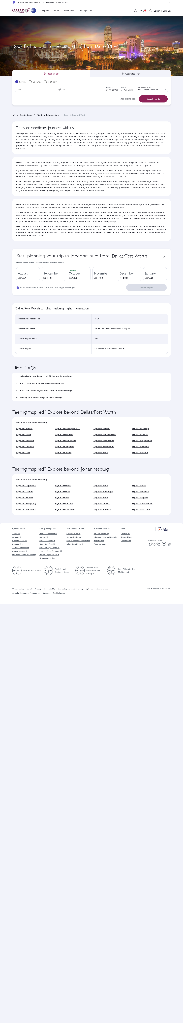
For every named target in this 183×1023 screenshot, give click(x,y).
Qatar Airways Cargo (48, 548)
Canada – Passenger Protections (25, 593)
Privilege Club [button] (85, 10)
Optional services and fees (97, 589)
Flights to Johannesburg (48, 115)
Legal (29, 589)
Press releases (18, 541)
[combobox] (137, 256)
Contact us (125, 534)
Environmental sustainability (24, 555)
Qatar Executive (46, 541)
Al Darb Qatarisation (20, 548)
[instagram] (169, 544)
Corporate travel (73, 534)
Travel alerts (126, 541)
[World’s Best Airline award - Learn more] (17, 570)
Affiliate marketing (101, 534)
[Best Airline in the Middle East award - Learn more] (111, 570)
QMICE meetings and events (78, 541)
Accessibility (49, 589)
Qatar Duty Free (46, 544)
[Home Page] (13, 114)
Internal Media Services (49, 551)
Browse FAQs (126, 537)
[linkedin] (159, 544)
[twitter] (154, 544)
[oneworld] (33, 10)
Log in (157, 10)
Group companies (47, 528)
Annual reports (18, 551)
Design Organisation (48, 555)
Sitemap (46, 593)
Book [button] (56, 10)
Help (123, 528)
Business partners (102, 528)
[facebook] (150, 544)
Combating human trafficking (70, 589)
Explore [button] (45, 10)
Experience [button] (69, 10)
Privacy (38, 589)
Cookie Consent (59, 593)
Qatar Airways (19, 528)
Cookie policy (18, 589)
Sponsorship (17, 544)
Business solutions (75, 528)
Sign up (167, 10)
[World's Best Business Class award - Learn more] (48, 570)
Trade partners (100, 544)
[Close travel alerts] (169, 2)
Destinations (26, 115)
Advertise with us (73, 544)
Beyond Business (73, 537)
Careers (15, 537)
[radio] (28, 274)
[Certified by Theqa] (159, 530)
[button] (93, 376)
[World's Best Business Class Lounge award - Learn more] (80, 570)
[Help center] (135, 11)
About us (16, 534)
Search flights (146, 287)
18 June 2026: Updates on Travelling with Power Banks (42, 2)
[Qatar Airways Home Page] (21, 10)
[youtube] (164, 544)
